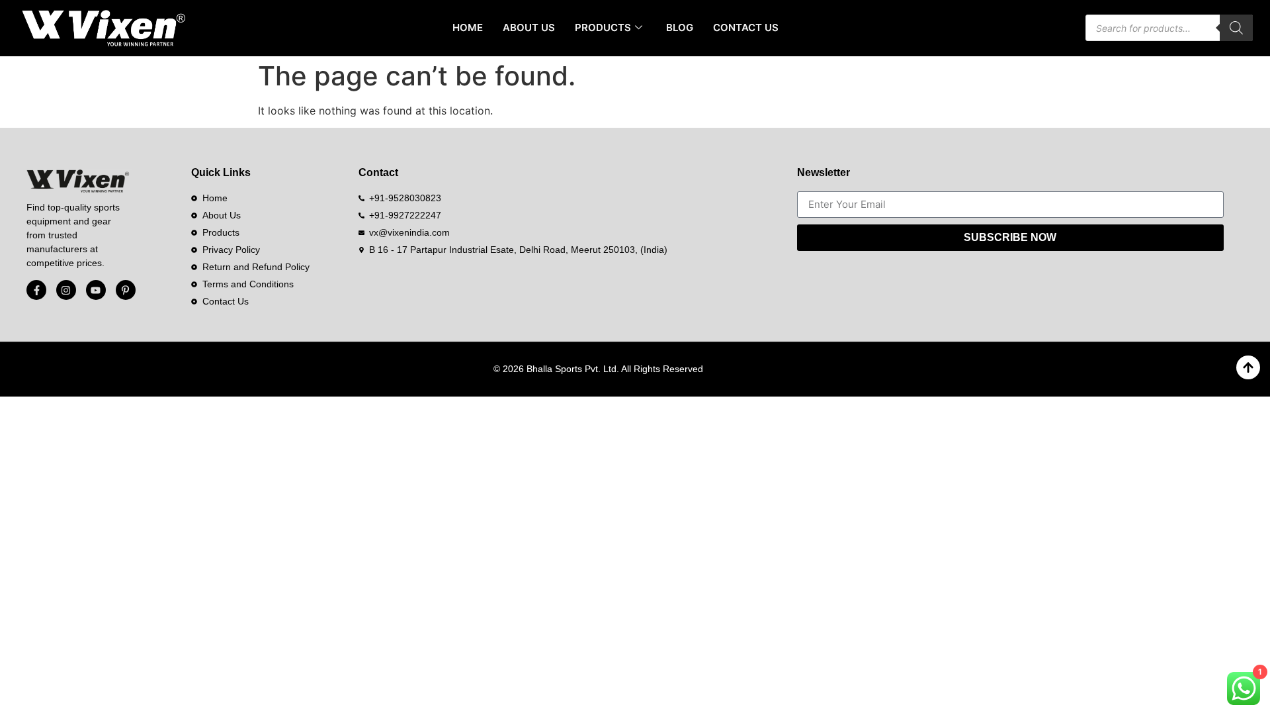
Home (467, 27)
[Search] (1236, 28)
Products (603, 27)
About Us (529, 27)
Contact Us (746, 27)
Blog (679, 27)
